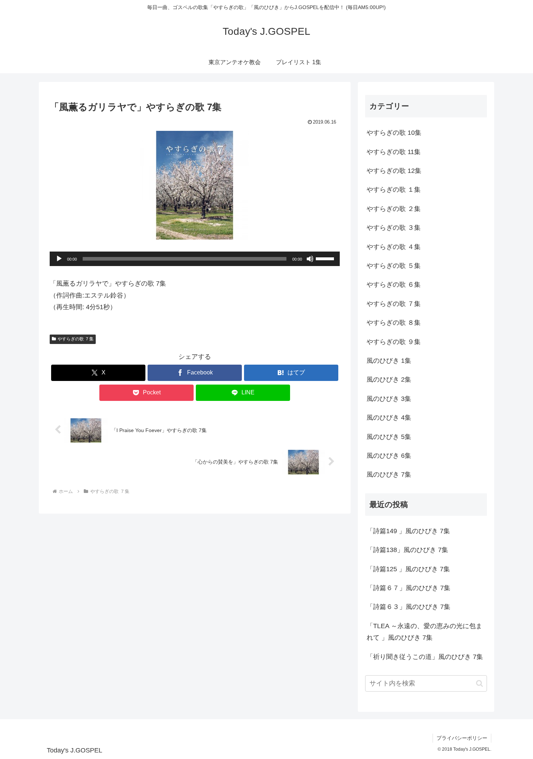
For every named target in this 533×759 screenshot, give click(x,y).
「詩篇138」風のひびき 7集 (407, 549)
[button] (479, 683)
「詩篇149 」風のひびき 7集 (408, 531)
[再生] (59, 258)
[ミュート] (310, 258)
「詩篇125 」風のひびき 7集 (408, 569)
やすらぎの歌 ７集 (76, 338)
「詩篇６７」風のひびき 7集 (408, 588)
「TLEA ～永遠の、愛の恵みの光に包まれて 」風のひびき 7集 (424, 631)
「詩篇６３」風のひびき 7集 (408, 606)
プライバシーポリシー (462, 738)
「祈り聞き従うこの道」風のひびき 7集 (425, 656)
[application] (195, 259)
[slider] (326, 258)
